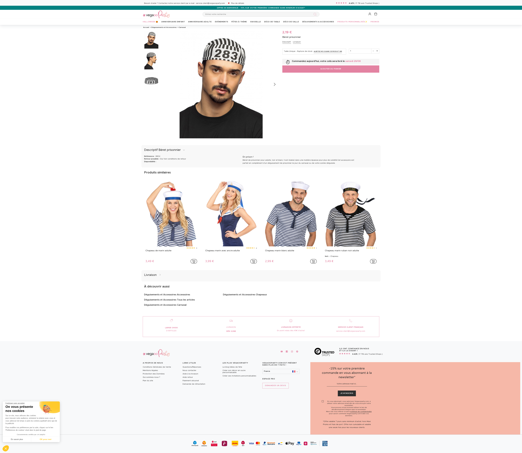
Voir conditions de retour (175, 159)
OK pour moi (45, 439)
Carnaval (182, 27)
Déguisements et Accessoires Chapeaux (245, 295)
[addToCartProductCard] (194, 261)
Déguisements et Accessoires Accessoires (167, 295)
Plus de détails (237, 3)
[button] (5, 448)
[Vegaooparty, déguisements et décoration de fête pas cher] (156, 12)
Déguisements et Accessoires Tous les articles (169, 300)
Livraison (297, 42)
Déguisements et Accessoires (164, 27)
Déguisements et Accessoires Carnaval (165, 305)
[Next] (274, 84)
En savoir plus (17, 439)
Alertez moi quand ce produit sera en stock (328, 51)
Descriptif (286, 42)
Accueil (146, 27)
